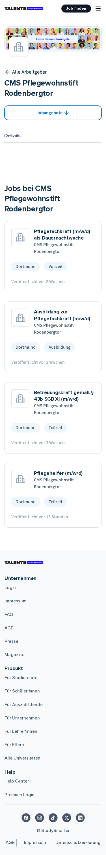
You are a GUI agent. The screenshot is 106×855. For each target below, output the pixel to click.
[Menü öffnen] (98, 8)
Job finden (76, 8)
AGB (9, 628)
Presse (11, 641)
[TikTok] (53, 817)
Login (10, 587)
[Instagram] (39, 817)
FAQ (9, 614)
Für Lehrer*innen (21, 731)
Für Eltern (14, 745)
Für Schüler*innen (22, 691)
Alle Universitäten (22, 758)
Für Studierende (21, 678)
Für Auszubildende (24, 705)
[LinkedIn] (80, 817)
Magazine (14, 655)
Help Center (17, 781)
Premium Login (19, 795)
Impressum (16, 601)
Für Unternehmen (22, 718)
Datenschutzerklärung (78, 842)
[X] (66, 817)
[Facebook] (26, 817)
